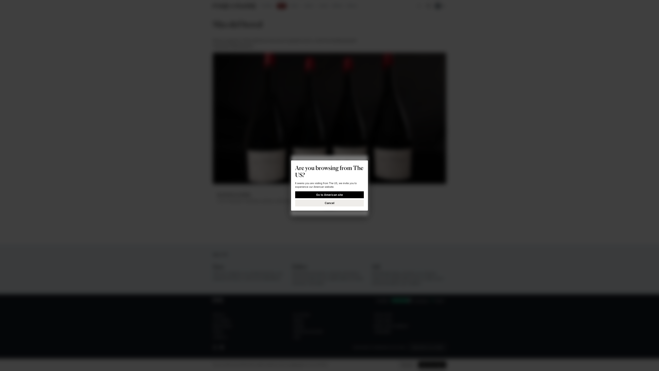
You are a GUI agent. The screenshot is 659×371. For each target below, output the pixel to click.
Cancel (329, 203)
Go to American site (329, 194)
